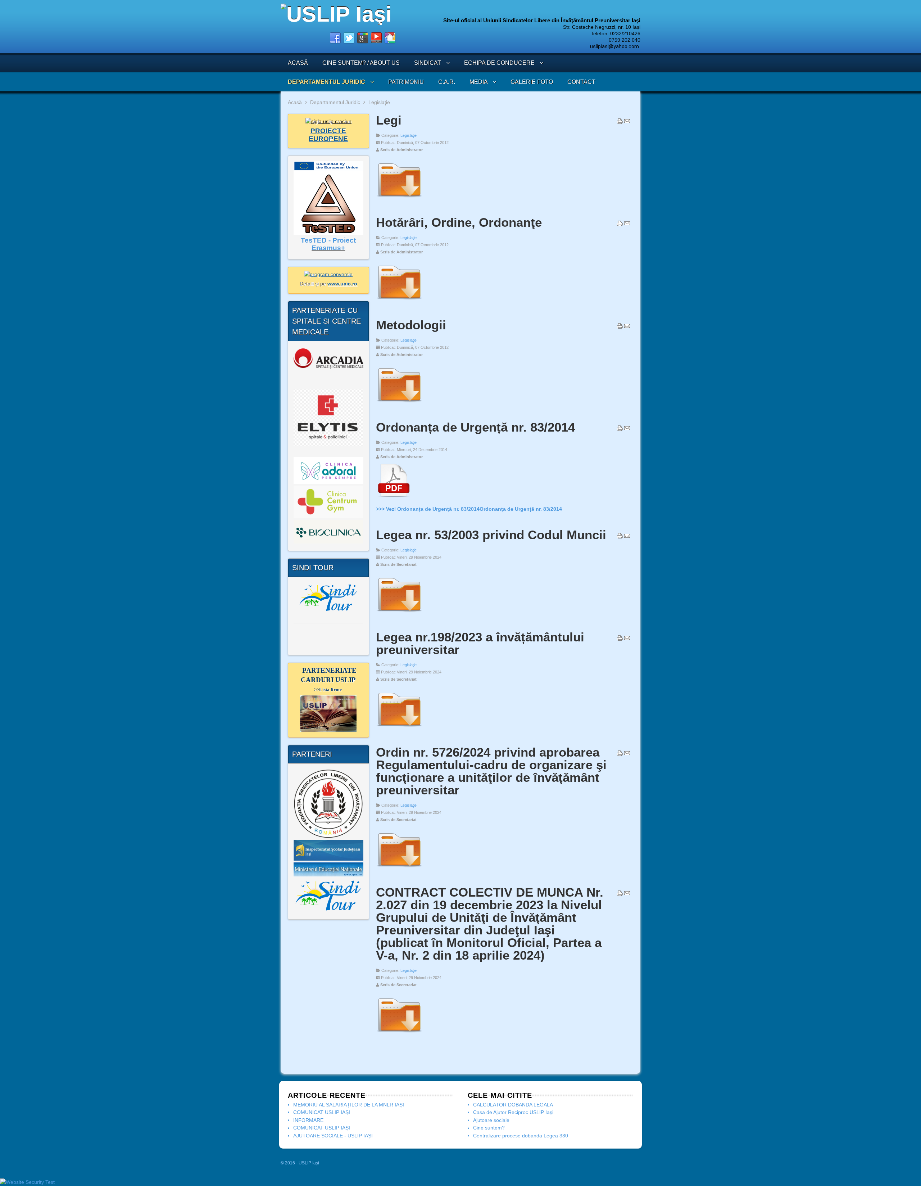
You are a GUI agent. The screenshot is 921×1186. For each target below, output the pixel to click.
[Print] (620, 122)
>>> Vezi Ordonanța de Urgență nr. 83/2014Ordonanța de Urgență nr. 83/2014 (469, 509)
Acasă (295, 102)
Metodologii (411, 325)
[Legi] (399, 199)
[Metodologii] (399, 404)
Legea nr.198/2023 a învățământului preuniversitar (480, 643)
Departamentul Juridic (335, 102)
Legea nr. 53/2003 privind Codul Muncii (491, 535)
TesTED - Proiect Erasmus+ (328, 244)
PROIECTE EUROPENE (328, 135)
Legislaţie (408, 135)
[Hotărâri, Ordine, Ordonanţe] (399, 302)
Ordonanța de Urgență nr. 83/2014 (475, 427)
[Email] (627, 122)
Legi (388, 120)
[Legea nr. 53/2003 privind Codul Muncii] (399, 614)
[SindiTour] (328, 597)
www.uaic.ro (342, 284)
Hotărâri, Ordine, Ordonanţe (459, 222)
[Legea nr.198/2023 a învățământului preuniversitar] (399, 729)
